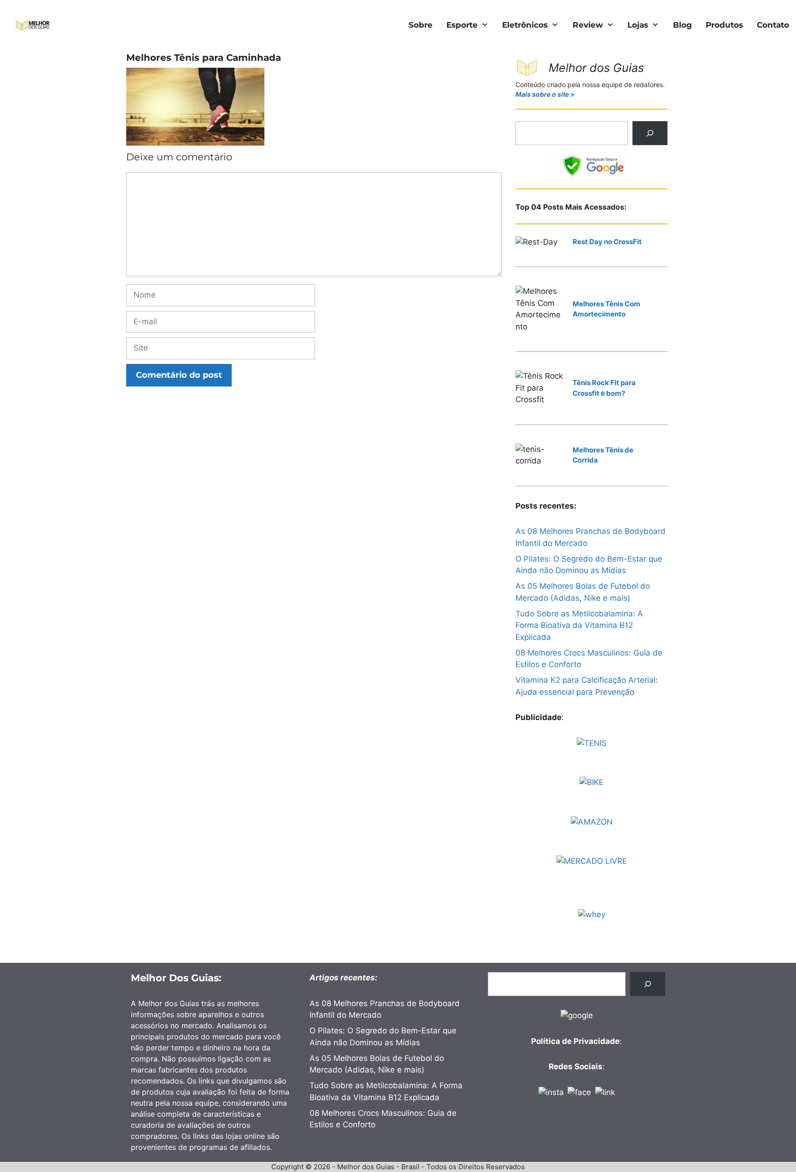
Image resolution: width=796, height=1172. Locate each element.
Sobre (421, 24)
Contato (773, 24)
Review (588, 24)
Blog (682, 24)
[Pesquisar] (649, 133)
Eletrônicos (525, 24)
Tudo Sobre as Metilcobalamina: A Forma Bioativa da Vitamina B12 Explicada (579, 625)
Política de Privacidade (575, 1041)
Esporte (462, 24)
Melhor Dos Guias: (176, 978)
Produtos (724, 24)
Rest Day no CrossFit (607, 241)
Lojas (637, 24)
